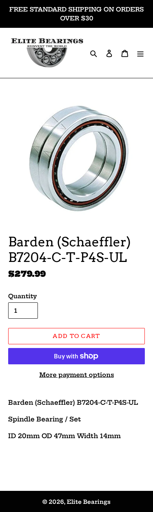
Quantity (22, 296)
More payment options (76, 374)
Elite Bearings (89, 501)
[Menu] (140, 53)
